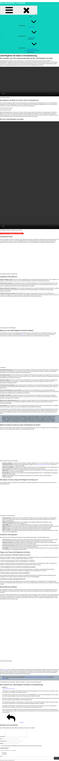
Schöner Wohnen (22, 36)
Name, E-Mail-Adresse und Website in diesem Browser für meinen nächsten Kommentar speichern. (21, 745)
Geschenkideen (31, 38)
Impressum (4, 752)
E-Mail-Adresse (3, 741)
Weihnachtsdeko (31, 37)
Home (31, 16)
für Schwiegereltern (38, 677)
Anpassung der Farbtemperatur (43, 464)
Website (1, 743)
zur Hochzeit (46, 677)
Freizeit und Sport (22, 47)
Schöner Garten (22, 25)
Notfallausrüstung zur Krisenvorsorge (31, 50)
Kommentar (2, 736)
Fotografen (23, 334)
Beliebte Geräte (31, 52)
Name (1, 738)
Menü (36, 14)
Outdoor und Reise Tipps (32, 49)
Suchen (1, 756)
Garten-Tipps (31, 26)
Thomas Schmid (6, 669)
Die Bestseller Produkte (12, 3)
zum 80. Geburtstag (29, 677)
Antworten (22, 722)
